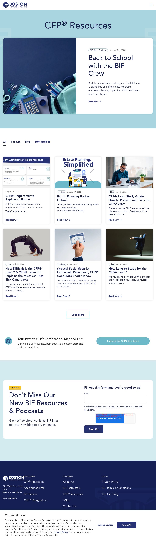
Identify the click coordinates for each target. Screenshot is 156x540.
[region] (78, 525)
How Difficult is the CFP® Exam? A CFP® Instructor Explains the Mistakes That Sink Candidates (24, 274)
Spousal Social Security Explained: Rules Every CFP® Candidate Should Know (77, 272)
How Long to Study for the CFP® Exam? (128, 270)
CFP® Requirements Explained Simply (19, 198)
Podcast (61, 192)
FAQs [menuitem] (66, 500)
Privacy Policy (61, 532)
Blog (112, 192)
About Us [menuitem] (68, 482)
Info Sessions (42, 141)
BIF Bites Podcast (98, 50)
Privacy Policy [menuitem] (110, 482)
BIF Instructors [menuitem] (72, 488)
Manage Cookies (105, 524)
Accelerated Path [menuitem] (34, 488)
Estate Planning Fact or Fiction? (73, 198)
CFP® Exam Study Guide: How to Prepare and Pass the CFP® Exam (129, 200)
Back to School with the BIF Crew (110, 65)
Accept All (126, 524)
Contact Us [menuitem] (69, 506)
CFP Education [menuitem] (34, 482)
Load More (78, 314)
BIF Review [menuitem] (30, 494)
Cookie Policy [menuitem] (110, 494)
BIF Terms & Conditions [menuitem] (116, 488)
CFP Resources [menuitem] (73, 494)
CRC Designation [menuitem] (35, 500)
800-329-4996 (10, 498)
